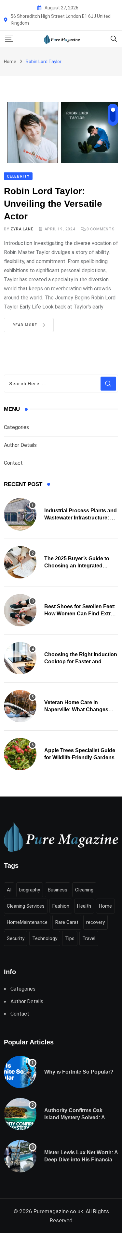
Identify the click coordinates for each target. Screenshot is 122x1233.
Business (57, 890)
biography (29, 890)
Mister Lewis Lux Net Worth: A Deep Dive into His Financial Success (81, 1160)
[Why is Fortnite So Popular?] (20, 1072)
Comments (101, 229)
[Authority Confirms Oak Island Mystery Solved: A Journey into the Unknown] (20, 1114)
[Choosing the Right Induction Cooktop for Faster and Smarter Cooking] (20, 658)
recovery (95, 922)
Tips (70, 938)
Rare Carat (66, 922)
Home (10, 61)
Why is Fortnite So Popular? (79, 1072)
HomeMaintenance (27, 922)
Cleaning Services (26, 906)
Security (15, 938)
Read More (24, 325)
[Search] (114, 38)
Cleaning (84, 890)
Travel (88, 938)
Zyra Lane (21, 229)
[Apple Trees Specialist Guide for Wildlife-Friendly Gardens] (20, 754)
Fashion (60, 906)
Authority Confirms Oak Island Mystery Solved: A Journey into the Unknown (77, 1118)
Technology (44, 938)
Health (84, 906)
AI (9, 890)
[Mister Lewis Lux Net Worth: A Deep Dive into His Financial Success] (20, 1156)
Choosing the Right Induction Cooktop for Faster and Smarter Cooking (80, 662)
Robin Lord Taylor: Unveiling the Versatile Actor (53, 203)
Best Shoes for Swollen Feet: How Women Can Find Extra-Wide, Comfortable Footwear (79, 614)
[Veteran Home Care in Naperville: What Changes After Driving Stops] (20, 706)
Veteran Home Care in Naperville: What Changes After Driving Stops (76, 710)
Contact (13, 463)
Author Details (20, 445)
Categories (16, 427)
